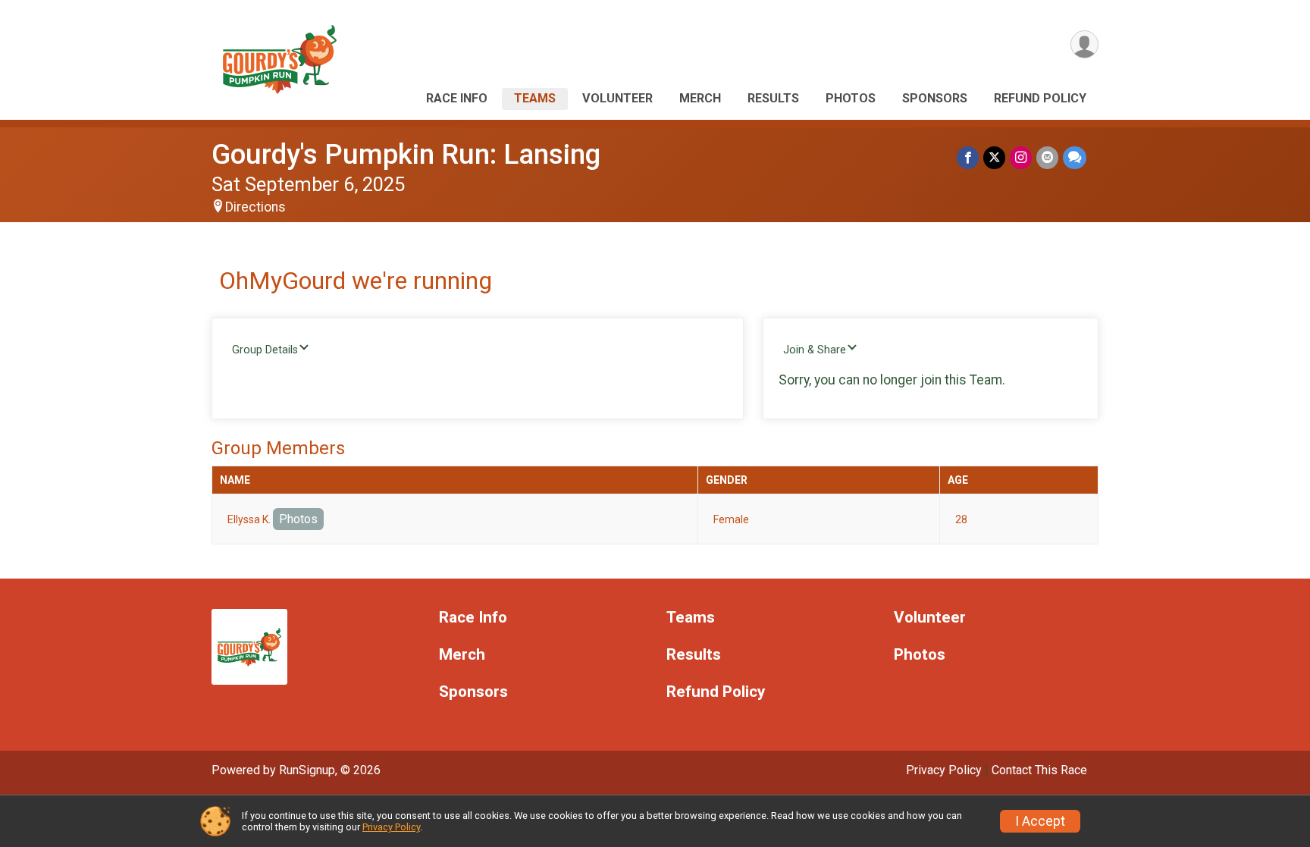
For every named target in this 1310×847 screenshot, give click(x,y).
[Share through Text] (1074, 157)
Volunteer (617, 98)
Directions (255, 207)
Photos (851, 98)
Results (773, 98)
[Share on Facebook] (968, 157)
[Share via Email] (1047, 157)
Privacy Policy (944, 770)
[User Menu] (1084, 44)
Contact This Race (1039, 770)
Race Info (456, 98)
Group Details (265, 350)
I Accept (1040, 821)
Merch (700, 98)
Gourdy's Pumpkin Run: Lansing (406, 154)
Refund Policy (1040, 98)
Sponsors (934, 98)
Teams (535, 98)
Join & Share (814, 350)
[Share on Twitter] (994, 157)
